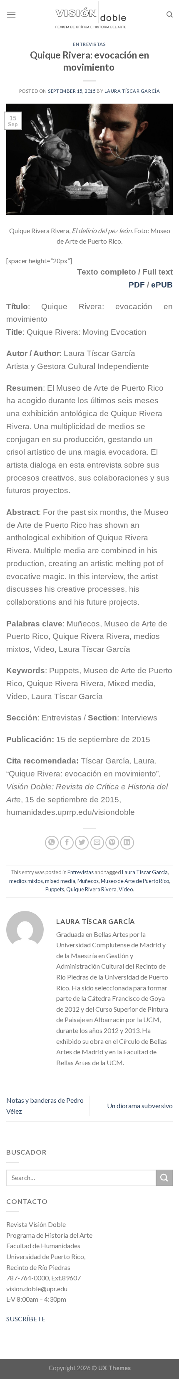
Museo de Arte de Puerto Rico (135, 881)
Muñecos (88, 881)
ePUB (162, 284)
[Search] (170, 15)
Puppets (54, 889)
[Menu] (11, 14)
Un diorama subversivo (140, 1105)
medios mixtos (26, 881)
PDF (137, 284)
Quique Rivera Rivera (91, 889)
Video (126, 889)
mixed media (60, 881)
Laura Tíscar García (132, 91)
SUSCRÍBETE (25, 1319)
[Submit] (164, 1178)
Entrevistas (89, 44)
